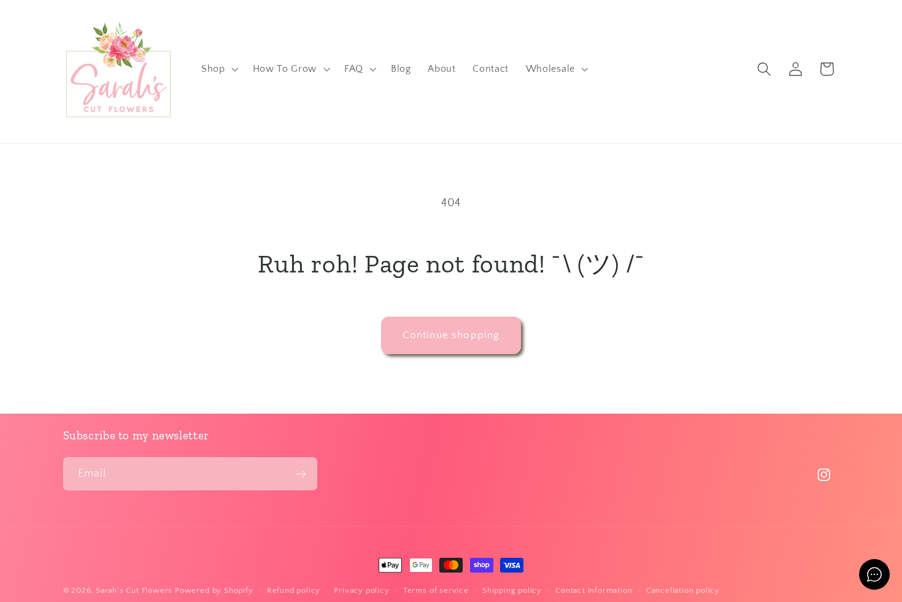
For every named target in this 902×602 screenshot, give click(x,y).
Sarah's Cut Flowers (134, 590)
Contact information (593, 590)
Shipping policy (512, 590)
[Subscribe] (301, 473)
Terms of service (436, 590)
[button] (218, 69)
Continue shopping (451, 335)
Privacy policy (361, 590)
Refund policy (293, 590)
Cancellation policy (683, 590)
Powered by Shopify (214, 590)
